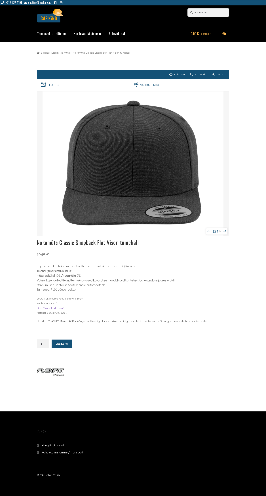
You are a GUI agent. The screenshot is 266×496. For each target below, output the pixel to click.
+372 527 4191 (13, 2)
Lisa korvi (62, 343)
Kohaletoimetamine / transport (62, 452)
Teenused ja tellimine (52, 33)
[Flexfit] (50, 372)
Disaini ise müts (60, 52)
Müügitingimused (52, 445)
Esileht (45, 52)
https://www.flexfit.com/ (50, 308)
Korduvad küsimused (88, 33)
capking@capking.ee (39, 2)
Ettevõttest (117, 33)
